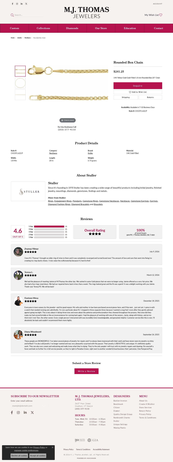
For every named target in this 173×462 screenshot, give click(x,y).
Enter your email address (22, 400)
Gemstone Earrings (140, 200)
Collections (43, 28)
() (66, 226)
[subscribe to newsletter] (44, 405)
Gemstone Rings (90, 200)
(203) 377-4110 (67, 129)
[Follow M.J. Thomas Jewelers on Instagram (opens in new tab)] (17, 3)
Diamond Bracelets (80, 204)
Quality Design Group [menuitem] (123, 414)
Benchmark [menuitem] (118, 404)
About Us (143, 400)
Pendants (77, 200)
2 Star (31, 234)
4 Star (31, 229)
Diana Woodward (32, 331)
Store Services (145, 407)
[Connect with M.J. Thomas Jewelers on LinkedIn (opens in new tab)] (21, 3)
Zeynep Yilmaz (31, 248)
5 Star (31, 226)
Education (130, 28)
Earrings (154, 200)
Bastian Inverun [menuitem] (120, 400)
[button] (157, 3)
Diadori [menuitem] (117, 410)
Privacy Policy (145, 414)
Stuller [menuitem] (116, 421)
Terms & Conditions (147, 417)
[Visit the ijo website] (80, 440)
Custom (14, 28)
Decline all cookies (19, 456)
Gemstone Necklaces (109, 200)
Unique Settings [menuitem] (120, 424)
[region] (67, 83)
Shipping (126, 97)
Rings (50, 200)
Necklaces (28, 38)
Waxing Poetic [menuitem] (120, 427)
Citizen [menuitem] (117, 407)
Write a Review (86, 371)
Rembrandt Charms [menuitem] (122, 417)
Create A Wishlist (147, 404)
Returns (150, 97)
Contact (158, 28)
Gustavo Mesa (31, 297)
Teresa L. (28, 272)
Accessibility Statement (101, 449)
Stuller (90, 153)
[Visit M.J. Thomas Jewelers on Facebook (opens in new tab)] (12, 3)
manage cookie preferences (26, 450)
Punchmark (91, 458)
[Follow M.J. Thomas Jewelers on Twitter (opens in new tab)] (26, 3)
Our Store (101, 28)
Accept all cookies (37, 456)
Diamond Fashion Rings (59, 204)
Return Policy (145, 410)
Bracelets (98, 204)
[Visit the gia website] (92, 440)
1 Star (31, 237)
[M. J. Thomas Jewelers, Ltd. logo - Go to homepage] (86, 14)
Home (12, 38)
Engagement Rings (63, 200)
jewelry (19, 38)
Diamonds (72, 28)
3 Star (31, 232)
